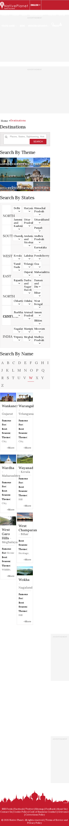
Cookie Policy (21, 811)
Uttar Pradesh (27, 221)
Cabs (24, 14)
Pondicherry (38, 255)
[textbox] (27, 136)
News (22, 25)
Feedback (50, 809)
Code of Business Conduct (43, 811)
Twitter (29, 809)
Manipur (27, 328)
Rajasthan (17, 280)
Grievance (63, 811)
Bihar (37, 292)
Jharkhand (17, 312)
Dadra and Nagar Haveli (27, 285)
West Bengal (38, 302)
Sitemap (39, 809)
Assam (38, 312)
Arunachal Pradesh (27, 314)
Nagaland (17, 328)
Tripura (17, 337)
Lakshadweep (27, 255)
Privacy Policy (34, 822)
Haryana (27, 208)
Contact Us (6, 811)
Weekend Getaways (38, 25)
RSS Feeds (7, 809)
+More (10, 447)
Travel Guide (8, 25)
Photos (52, 14)
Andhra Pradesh (38, 237)
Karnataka (38, 247)
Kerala (17, 255)
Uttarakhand (38, 219)
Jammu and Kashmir (17, 223)
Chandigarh (17, 236)
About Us (61, 809)
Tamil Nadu (17, 265)
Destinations (36, 14)
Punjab (38, 227)
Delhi (17, 208)
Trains (15, 14)
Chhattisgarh (17, 300)
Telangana (27, 263)
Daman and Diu (38, 283)
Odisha (27, 300)
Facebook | (19, 809)
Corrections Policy (35, 814)
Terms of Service (54, 820)
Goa (36, 263)
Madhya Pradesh (38, 338)
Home (4, 120)
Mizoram (38, 328)
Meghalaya (27, 337)
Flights (5, 14)
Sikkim (38, 320)
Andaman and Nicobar (27, 239)
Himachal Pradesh (38, 210)
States (62, 14)
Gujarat (27, 272)
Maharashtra (38, 272)
